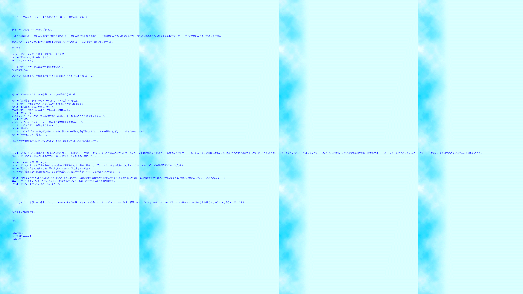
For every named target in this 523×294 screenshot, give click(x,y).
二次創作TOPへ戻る (24, 236)
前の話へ (18, 239)
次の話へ (18, 233)
